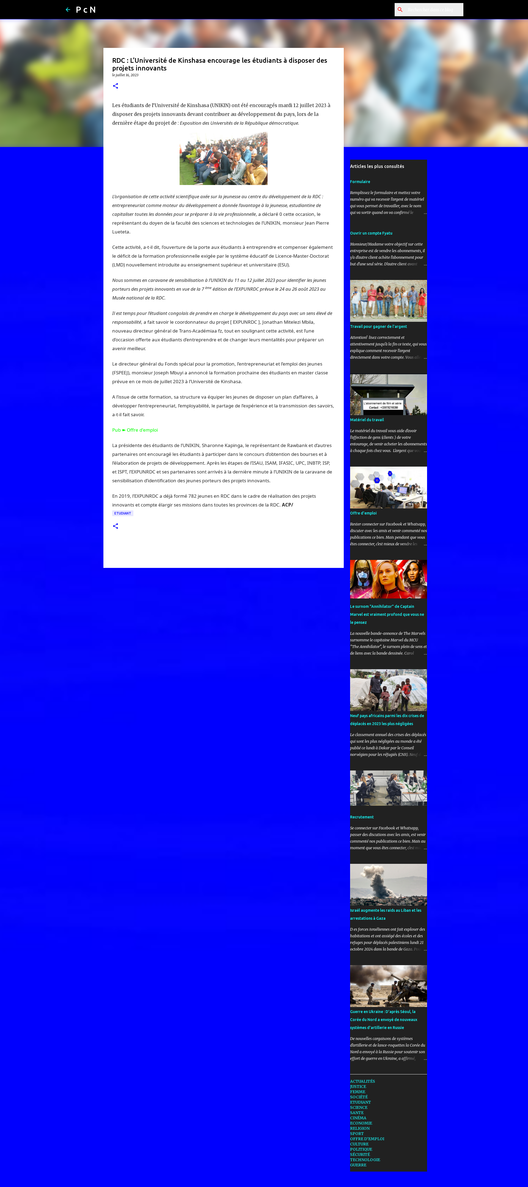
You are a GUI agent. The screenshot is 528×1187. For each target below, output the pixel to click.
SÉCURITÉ (360, 1154)
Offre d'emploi (363, 513)
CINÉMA (358, 1117)
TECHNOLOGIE (365, 1159)
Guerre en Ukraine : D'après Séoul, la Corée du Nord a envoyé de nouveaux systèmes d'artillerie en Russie (383, 1019)
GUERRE (358, 1165)
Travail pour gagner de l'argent (378, 326)
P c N (86, 9)
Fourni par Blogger (267, 1179)
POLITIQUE (361, 1149)
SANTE (357, 1112)
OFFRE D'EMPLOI (367, 1138)
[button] (115, 86)
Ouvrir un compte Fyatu (371, 233)
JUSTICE (358, 1086)
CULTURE (359, 1144)
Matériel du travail (367, 420)
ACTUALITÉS (362, 1081)
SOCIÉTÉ (359, 1097)
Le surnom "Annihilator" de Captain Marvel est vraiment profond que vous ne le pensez (387, 614)
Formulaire (360, 181)
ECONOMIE (361, 1123)
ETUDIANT (122, 513)
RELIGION (360, 1128)
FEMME (357, 1091)
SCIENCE (358, 1107)
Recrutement (362, 817)
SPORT (357, 1133)
